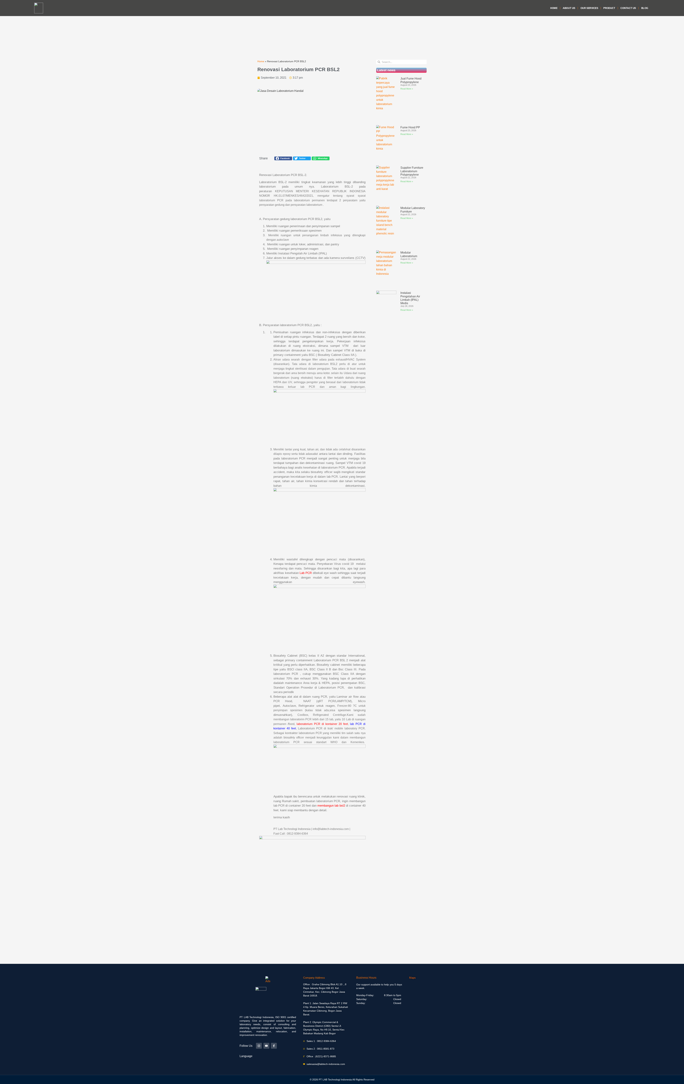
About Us (569, 8)
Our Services (589, 8)
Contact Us (628, 8)
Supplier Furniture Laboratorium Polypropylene (411, 171)
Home (553, 8)
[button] (283, 158)
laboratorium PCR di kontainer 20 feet (322, 723)
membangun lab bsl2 (331, 805)
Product (609, 8)
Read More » (406, 89)
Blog (644, 8)
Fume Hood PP (410, 127)
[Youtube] (266, 1046)
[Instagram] (259, 1046)
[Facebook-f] (274, 1046)
